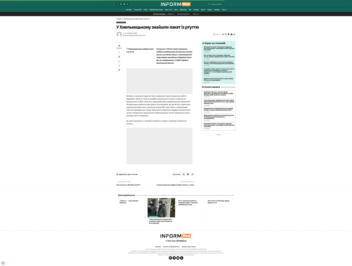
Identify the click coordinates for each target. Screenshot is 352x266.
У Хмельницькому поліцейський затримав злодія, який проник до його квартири (160, 221)
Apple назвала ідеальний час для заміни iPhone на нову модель (218, 79)
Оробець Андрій (132, 33)
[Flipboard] (124, 4)
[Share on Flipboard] (228, 34)
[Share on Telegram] (119, 65)
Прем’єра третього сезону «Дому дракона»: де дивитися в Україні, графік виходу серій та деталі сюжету (218, 93)
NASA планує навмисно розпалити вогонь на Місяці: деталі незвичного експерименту (219, 117)
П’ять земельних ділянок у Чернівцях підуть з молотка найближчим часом (188, 203)
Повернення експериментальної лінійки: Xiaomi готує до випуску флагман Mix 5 (218, 109)
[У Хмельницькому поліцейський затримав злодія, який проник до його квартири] (161, 207)
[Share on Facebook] (223, 34)
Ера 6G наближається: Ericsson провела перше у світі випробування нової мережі (219, 62)
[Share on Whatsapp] (119, 61)
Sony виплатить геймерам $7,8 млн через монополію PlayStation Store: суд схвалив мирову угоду (219, 101)
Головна (118, 19)
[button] (234, 34)
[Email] (231, 34)
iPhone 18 (196, 14)
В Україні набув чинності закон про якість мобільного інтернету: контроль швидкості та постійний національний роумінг (219, 71)
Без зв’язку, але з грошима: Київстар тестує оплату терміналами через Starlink (219, 56)
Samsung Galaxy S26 (184, 14)
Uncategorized (121, 22)
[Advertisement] (159, 81)
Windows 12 (170, 14)
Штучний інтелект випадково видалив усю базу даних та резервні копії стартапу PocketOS (219, 48)
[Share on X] (225, 34)
